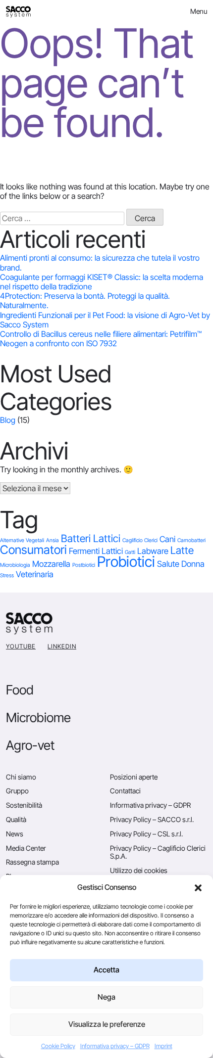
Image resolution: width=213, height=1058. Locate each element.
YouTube (21, 646)
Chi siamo (21, 777)
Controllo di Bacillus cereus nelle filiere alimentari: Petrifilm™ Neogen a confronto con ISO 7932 (101, 338)
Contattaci (125, 790)
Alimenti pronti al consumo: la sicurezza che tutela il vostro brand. (100, 262)
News (14, 833)
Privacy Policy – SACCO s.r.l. (152, 819)
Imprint (163, 1046)
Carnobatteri (191, 540)
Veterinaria (34, 574)
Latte (182, 550)
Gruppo (17, 790)
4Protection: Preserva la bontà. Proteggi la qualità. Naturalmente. (85, 300)
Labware (152, 551)
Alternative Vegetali (22, 540)
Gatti (130, 552)
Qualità (16, 819)
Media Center (26, 848)
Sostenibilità (24, 805)
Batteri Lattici (90, 538)
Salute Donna (181, 564)
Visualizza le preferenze (106, 1024)
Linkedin (62, 646)
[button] (198, 887)
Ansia (52, 540)
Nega (106, 997)
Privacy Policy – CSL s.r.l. (146, 833)
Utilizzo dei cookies (138, 870)
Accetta (106, 969)
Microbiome (38, 717)
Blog (7, 420)
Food (20, 689)
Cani (167, 539)
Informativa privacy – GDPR (115, 1046)
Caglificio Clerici (140, 540)
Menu (198, 11)
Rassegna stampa (32, 862)
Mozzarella (51, 564)
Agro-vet (30, 745)
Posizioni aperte (134, 777)
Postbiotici (83, 565)
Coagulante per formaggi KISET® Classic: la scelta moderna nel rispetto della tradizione (101, 281)
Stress (7, 575)
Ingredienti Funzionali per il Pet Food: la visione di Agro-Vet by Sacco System (105, 319)
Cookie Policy (58, 1046)
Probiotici (126, 561)
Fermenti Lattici (96, 551)
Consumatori (33, 550)
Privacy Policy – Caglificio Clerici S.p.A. (158, 852)
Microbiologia (15, 565)
